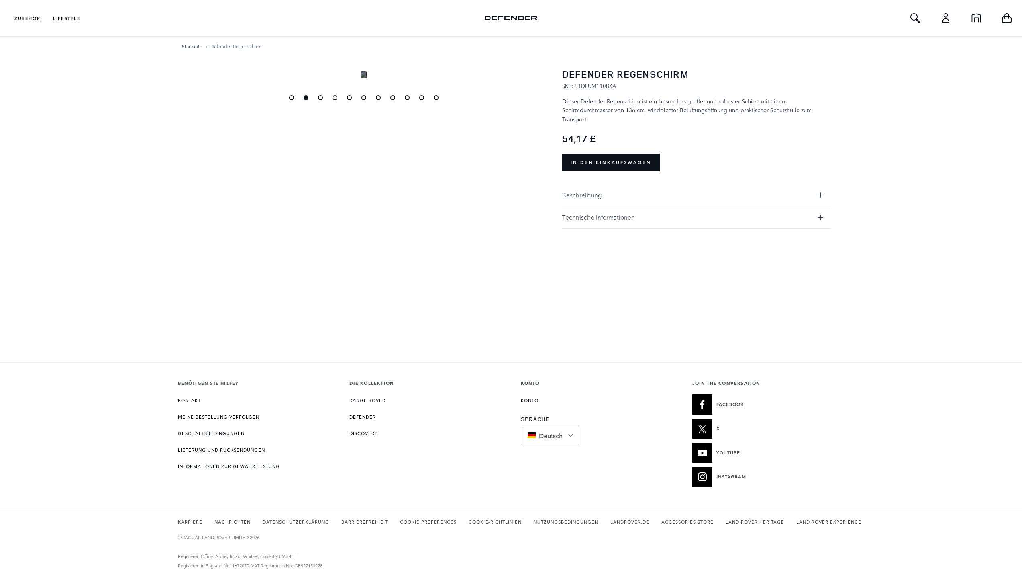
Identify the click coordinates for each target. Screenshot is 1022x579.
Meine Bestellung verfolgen (218, 416)
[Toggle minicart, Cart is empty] (1006, 18)
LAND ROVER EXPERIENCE (828, 521)
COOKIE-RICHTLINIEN (495, 521)
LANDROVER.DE (629, 521)
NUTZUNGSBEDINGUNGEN (566, 521)
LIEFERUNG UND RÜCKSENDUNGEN (221, 449)
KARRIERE (190, 521)
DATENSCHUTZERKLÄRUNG (296, 521)
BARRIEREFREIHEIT (364, 521)
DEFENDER (362, 416)
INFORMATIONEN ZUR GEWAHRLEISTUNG (229, 466)
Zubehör (27, 18)
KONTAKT (189, 400)
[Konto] (945, 18)
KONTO (530, 400)
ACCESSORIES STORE (687, 521)
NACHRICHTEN (232, 521)
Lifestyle (66, 18)
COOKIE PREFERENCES (428, 521)
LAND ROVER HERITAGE (755, 521)
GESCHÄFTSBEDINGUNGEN (211, 433)
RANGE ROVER (367, 400)
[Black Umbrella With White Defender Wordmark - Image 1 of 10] (291, 97)
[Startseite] (976, 18)
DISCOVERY (363, 433)
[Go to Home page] (511, 18)
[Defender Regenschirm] (306, 97)
